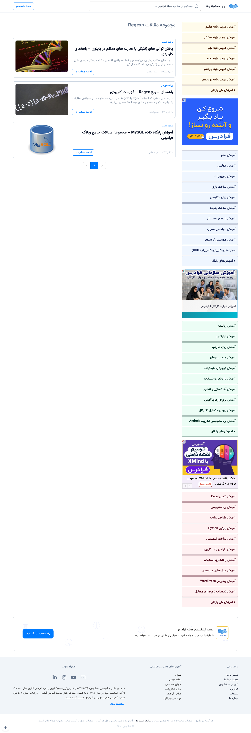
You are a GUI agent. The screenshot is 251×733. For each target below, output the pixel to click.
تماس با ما (232, 675)
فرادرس (234, 689)
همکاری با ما (231, 680)
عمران (178, 675)
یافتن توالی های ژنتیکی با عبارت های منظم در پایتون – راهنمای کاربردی (124, 51)
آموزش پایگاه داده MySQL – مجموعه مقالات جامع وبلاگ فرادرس (127, 135)
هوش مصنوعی (173, 684)
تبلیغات (234, 694)
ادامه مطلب (85, 72)
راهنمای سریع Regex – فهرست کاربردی (141, 92)
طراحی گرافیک (174, 694)
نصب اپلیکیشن (36, 633)
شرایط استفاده (144, 721)
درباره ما (233, 698)
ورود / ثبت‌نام (23, 6)
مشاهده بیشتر (117, 704)
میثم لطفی (152, 71)
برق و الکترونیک (173, 689)
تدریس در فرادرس (228, 684)
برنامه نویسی (167, 42)
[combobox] (142, 6)
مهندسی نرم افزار (172, 698)
